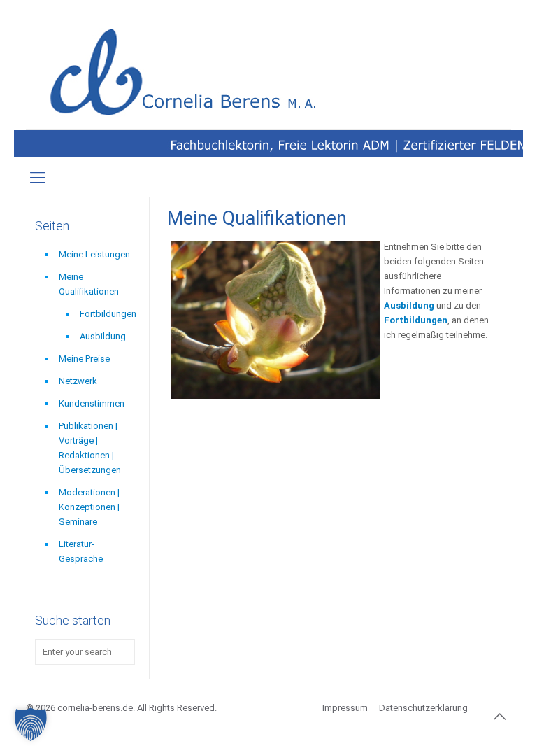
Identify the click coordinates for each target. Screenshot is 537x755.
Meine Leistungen (94, 254)
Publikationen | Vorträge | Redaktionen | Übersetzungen (90, 448)
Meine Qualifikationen (89, 284)
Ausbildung (410, 305)
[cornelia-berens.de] (187, 73)
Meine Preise (84, 358)
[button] (31, 724)
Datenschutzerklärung (423, 708)
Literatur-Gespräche (81, 551)
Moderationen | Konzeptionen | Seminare (89, 507)
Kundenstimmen (91, 403)
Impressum (345, 708)
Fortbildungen (107, 314)
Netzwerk (78, 381)
